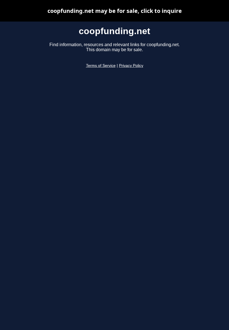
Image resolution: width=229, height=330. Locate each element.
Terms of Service (101, 65)
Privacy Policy (131, 65)
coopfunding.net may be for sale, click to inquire (114, 11)
